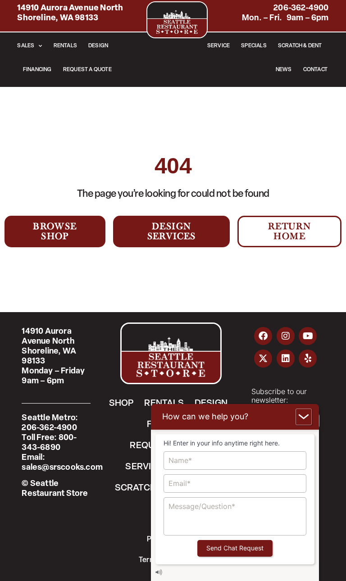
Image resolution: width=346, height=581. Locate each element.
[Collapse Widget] (304, 417)
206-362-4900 (300, 9)
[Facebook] (263, 336)
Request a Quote (87, 70)
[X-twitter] (263, 359)
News (284, 70)
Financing (37, 70)
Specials (254, 46)
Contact (315, 70)
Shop (121, 403)
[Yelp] (308, 359)
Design (98, 46)
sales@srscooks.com (62, 468)
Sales (25, 46)
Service (218, 46)
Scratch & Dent (300, 46)
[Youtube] (308, 336)
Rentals (65, 46)
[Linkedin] (286, 359)
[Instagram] (286, 336)
